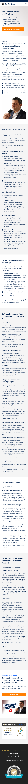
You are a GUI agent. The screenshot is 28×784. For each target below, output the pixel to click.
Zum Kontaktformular (14, 757)
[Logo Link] (8, 4)
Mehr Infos (21, 724)
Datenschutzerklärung (17, 760)
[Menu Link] (22, 4)
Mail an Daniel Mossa (14, 755)
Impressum (8, 760)
